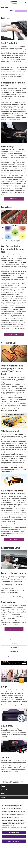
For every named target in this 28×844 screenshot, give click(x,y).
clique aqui (4, 823)
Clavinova (15, 782)
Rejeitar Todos (14, 836)
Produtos (9, 782)
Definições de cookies (14, 832)
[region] (14, 821)
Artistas (3, 797)
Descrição (13, 640)
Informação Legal (6, 827)
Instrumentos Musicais (18, 781)
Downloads (13, 651)
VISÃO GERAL (13, 199)
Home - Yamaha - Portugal (6, 781)
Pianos (4, 782)
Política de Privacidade (16, 827)
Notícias (3, 794)
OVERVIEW (13, 629)
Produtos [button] (3, 786)
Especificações (13, 647)
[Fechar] (26, 801)
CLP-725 (20, 782)
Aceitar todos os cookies (14, 841)
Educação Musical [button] (5, 790)
